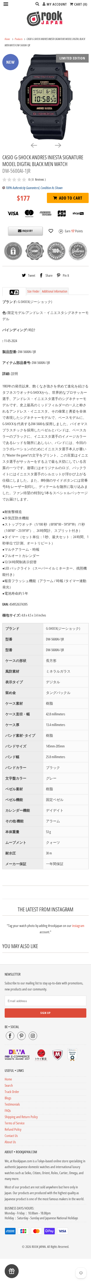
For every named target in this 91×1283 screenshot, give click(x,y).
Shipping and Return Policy (21, 1116)
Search (9, 1085)
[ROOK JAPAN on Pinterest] (21, 1036)
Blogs (8, 1098)
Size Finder (33, 291)
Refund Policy (13, 1129)
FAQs (8, 1110)
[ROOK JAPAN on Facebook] (10, 1036)
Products (19, 39)
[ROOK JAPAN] (46, 18)
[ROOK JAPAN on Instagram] (33, 1036)
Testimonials (12, 1104)
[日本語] (16, 292)
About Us (10, 1142)
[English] (12, 292)
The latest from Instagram (45, 909)
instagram (78, 925)
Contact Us (11, 1135)
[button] (51, 231)
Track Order (12, 1091)
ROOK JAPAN (39, 1246)
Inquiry (27, 231)
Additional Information (54, 291)
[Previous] (33, 145)
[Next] (57, 145)
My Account (56, 4)
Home (8, 1079)
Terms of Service (14, 1123)
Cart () (80, 4)
